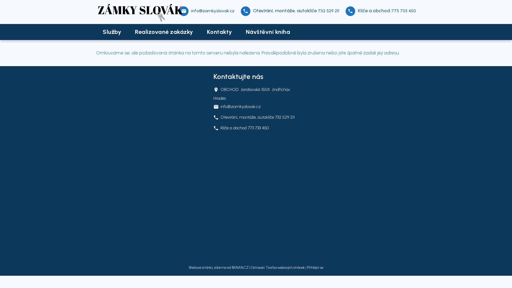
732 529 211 (328, 10)
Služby (112, 31)
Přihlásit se (315, 268)
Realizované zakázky (164, 31)
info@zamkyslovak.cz (212, 10)
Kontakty (219, 31)
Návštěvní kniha (268, 31)
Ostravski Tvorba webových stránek (278, 268)
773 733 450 (403, 10)
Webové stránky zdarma (207, 268)
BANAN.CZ (240, 268)
